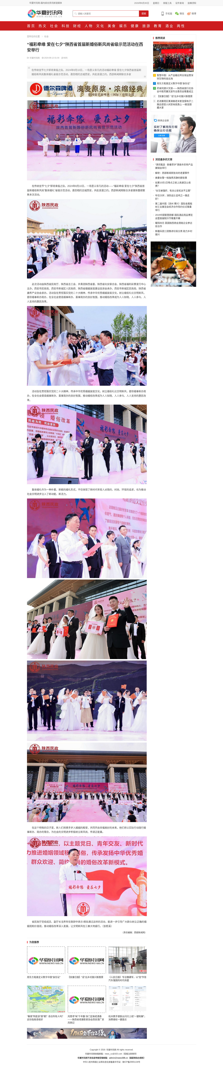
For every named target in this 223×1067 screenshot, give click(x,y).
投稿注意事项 (130, 1054)
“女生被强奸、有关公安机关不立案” (173, 190)
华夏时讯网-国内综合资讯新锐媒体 (45, 3)
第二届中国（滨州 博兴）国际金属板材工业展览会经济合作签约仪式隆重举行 (173, 207)
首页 (31, 26)
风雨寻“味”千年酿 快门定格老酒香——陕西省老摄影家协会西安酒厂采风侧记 (86, 1019)
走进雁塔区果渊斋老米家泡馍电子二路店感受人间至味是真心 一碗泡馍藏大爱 (175, 104)
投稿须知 (192, 3)
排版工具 (167, 3)
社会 (46, 36)
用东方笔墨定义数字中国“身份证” (43, 977)
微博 (194, 13)
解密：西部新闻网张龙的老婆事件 (172, 173)
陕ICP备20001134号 (131, 1062)
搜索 (144, 13)
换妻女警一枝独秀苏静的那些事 (171, 177)
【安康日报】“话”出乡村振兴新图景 (85, 977)
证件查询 (179, 3)
